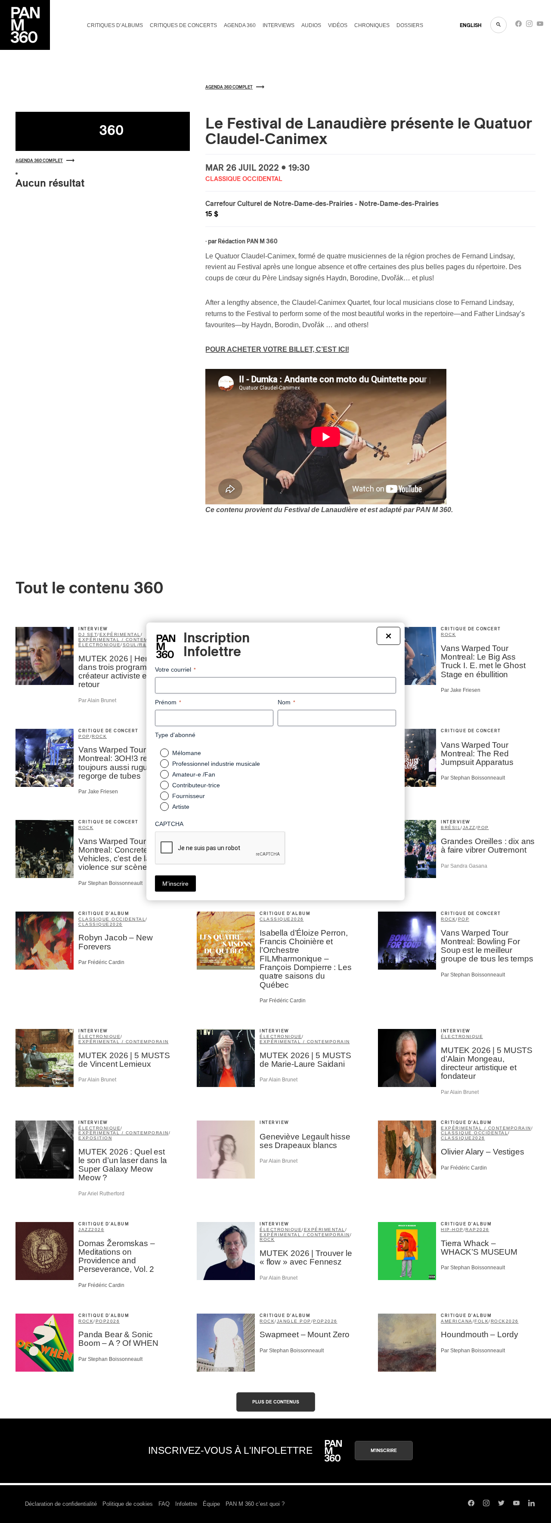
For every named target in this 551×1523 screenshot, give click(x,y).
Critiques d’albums (115, 25)
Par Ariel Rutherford (101, 1194)
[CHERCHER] (498, 25)
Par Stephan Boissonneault (473, 778)
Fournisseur (188, 795)
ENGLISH (471, 25)
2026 (116, 924)
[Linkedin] (531, 1504)
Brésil (451, 827)
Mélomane (186, 752)
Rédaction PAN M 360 (248, 242)
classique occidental (111, 919)
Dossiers (409, 25)
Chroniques (372, 25)
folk (481, 1321)
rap (471, 1229)
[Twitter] (501, 1504)
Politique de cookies (127, 1504)
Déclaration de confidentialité (61, 1504)
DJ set (87, 634)
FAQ (164, 1504)
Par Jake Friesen (460, 690)
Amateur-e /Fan (193, 774)
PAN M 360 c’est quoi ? (255, 1504)
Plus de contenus (275, 1402)
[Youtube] (540, 25)
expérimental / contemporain (123, 639)
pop (84, 736)
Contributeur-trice (196, 785)
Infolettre (186, 1504)
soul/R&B (136, 644)
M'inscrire (384, 1450)
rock (448, 634)
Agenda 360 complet (39, 161)
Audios (311, 25)
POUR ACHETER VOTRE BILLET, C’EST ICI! (277, 349)
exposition (95, 1138)
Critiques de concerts (183, 25)
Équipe (211, 1504)
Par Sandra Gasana (464, 866)
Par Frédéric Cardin (101, 962)
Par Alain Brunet (97, 700)
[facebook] (518, 25)
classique (94, 924)
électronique (99, 644)
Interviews (278, 25)
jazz (469, 827)
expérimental (120, 634)
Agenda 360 (240, 25)
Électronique (462, 1036)
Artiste (180, 806)
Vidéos (337, 25)
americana (457, 1321)
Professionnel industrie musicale (216, 763)
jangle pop (294, 1321)
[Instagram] (529, 25)
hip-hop (452, 1229)
